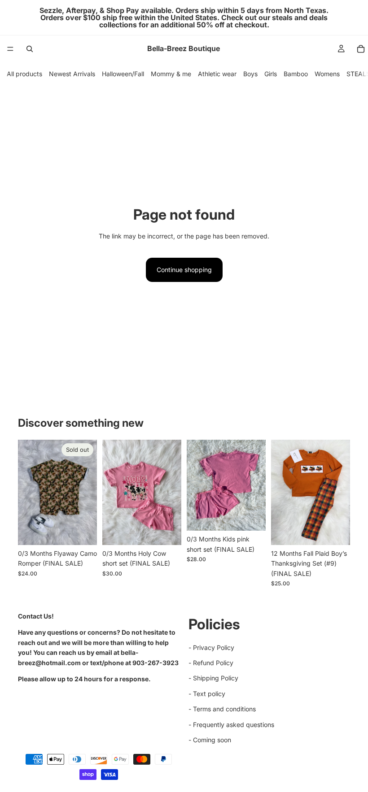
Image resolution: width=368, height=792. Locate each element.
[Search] (29, 49)
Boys (250, 74)
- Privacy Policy (211, 647)
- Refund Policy (210, 662)
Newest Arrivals (72, 74)
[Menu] (10, 49)
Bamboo (296, 74)
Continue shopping (184, 269)
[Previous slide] (196, 485)
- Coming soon (209, 740)
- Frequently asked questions (231, 724)
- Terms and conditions (222, 709)
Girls (270, 74)
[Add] (167, 531)
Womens (327, 74)
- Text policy (206, 693)
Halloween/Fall (123, 74)
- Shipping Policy (213, 678)
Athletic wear (217, 74)
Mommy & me (171, 74)
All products (24, 74)
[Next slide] (256, 485)
